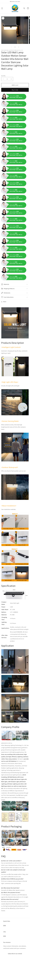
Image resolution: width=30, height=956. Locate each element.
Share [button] (4, 316)
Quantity (3, 75)
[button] (2, 8)
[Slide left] (11, 47)
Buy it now (15, 90)
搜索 (4, 940)
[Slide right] (18, 47)
